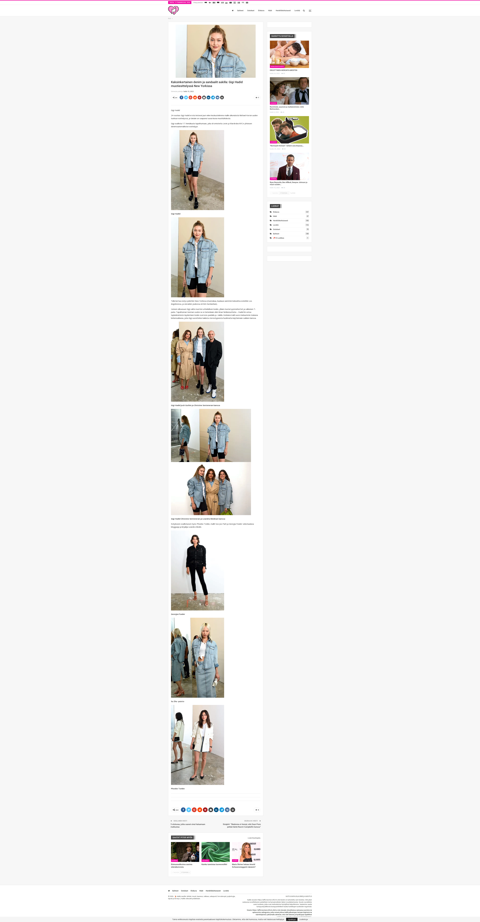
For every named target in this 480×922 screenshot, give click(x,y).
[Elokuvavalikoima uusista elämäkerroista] (185, 852)
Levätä (297, 10)
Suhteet (240, 10)
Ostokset (250, 10)
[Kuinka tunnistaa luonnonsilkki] (216, 852)
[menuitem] (206, 2)
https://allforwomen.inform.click (269, 900)
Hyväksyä (292, 919)
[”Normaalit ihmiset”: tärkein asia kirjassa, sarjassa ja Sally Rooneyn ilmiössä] (289, 129)
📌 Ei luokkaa (278, 238)
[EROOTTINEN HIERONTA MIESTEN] (289, 54)
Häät (270, 10)
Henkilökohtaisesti (283, 10)
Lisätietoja (303, 919)
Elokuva (261, 10)
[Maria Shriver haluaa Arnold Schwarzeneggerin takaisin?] (246, 852)
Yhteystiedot (198, 2)
